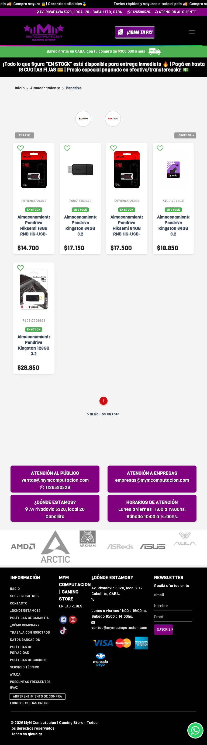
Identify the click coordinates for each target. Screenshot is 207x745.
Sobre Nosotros (24, 596)
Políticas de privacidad (21, 650)
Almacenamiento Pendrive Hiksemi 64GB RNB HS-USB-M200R (127, 228)
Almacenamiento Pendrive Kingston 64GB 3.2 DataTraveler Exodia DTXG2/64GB (80, 234)
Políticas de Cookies (28, 660)
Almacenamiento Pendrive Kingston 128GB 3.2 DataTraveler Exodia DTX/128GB (34, 354)
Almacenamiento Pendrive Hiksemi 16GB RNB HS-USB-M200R (34, 228)
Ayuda (15, 674)
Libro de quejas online (29, 703)
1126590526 (140, 12)
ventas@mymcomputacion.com (55, 480)
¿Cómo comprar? (24, 625)
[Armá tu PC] (134, 32)
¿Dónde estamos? (25, 611)
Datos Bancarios (25, 640)
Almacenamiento (45, 88)
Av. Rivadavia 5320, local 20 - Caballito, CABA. (81, 12)
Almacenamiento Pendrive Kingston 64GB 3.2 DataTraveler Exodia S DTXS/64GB (173, 234)
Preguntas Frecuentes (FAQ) (30, 685)
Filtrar (24, 135)
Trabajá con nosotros (30, 632)
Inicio (20, 88)
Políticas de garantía (29, 618)
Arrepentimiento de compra (37, 696)
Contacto (18, 603)
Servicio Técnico (24, 667)
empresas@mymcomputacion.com (152, 480)
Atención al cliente (177, 12)
